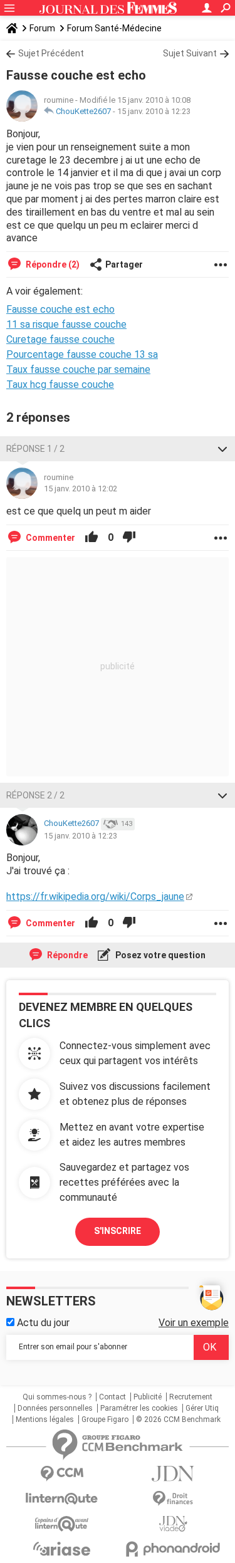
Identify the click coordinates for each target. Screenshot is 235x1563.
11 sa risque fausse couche (66, 324)
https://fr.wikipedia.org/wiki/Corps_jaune (95, 896)
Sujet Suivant (190, 53)
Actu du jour (42, 1323)
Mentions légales (45, 1419)
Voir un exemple (194, 1323)
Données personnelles (55, 1408)
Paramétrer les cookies (139, 1408)
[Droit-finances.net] (173, 1499)
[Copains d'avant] (62, 1524)
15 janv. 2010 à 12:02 (80, 488)
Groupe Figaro (104, 1419)
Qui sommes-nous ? (57, 1397)
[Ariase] (62, 1548)
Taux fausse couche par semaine (78, 369)
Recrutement (190, 1397)
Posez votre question (159, 955)
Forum (42, 28)
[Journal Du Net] (173, 1474)
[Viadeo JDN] (173, 1524)
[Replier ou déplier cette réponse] (222, 449)
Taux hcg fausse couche (60, 384)
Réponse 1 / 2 (35, 449)
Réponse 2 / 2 (35, 795)
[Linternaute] (62, 1499)
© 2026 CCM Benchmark (178, 1419)
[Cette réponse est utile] (91, 537)
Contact (112, 1397)
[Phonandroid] (173, 1549)
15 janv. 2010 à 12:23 (154, 111)
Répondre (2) (52, 264)
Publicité (147, 1397)
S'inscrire (117, 1231)
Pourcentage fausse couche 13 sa (82, 354)
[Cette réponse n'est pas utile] (129, 537)
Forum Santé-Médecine (114, 28)
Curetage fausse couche (60, 339)
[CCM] (62, 1474)
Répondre (66, 955)
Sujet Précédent (51, 53)
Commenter (49, 538)
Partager (124, 264)
